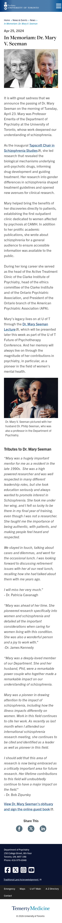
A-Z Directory (52, 888)
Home (7, 20)
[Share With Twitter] (31, 828)
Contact (8, 895)
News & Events (20, 20)
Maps (22, 888)
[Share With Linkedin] (41, 828)
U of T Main (35, 888)
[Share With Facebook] (20, 828)
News (32, 20)
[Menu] (58, 6)
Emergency (9, 888)
